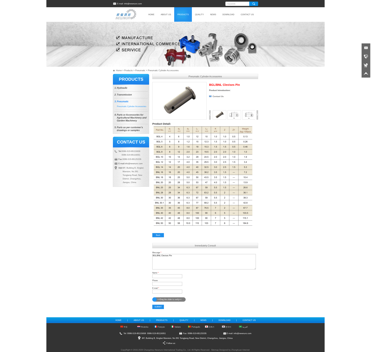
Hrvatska (144, 327)
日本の (211, 327)
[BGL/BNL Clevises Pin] (179, 119)
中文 (125, 327)
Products (128, 70)
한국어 (228, 327)
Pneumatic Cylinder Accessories (163, 70)
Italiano (177, 327)
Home (119, 70)
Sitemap (215, 350)
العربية (245, 327)
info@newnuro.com (133, 3)
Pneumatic (140, 70)
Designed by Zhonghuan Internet (234, 350)
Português (195, 327)
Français (161, 327)
